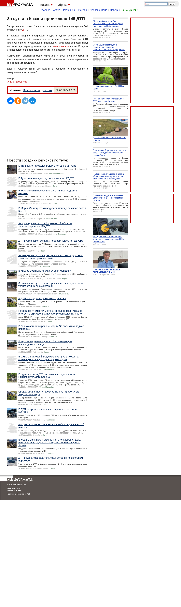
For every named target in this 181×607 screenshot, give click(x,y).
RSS (28, 494)
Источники (69, 10)
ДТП (24, 29)
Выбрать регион (14, 490)
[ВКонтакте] (10, 100)
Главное (45, 10)
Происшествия (98, 10)
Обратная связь (13, 488)
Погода (82, 10)
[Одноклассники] (17, 100)
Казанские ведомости (37, 90)
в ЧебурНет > (130, 10)
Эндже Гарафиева (17, 81)
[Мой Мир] (32, 100)
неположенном (61, 46)
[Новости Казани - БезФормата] (17, 3)
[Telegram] (25, 100)
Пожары (115, 10)
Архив (56, 10)
